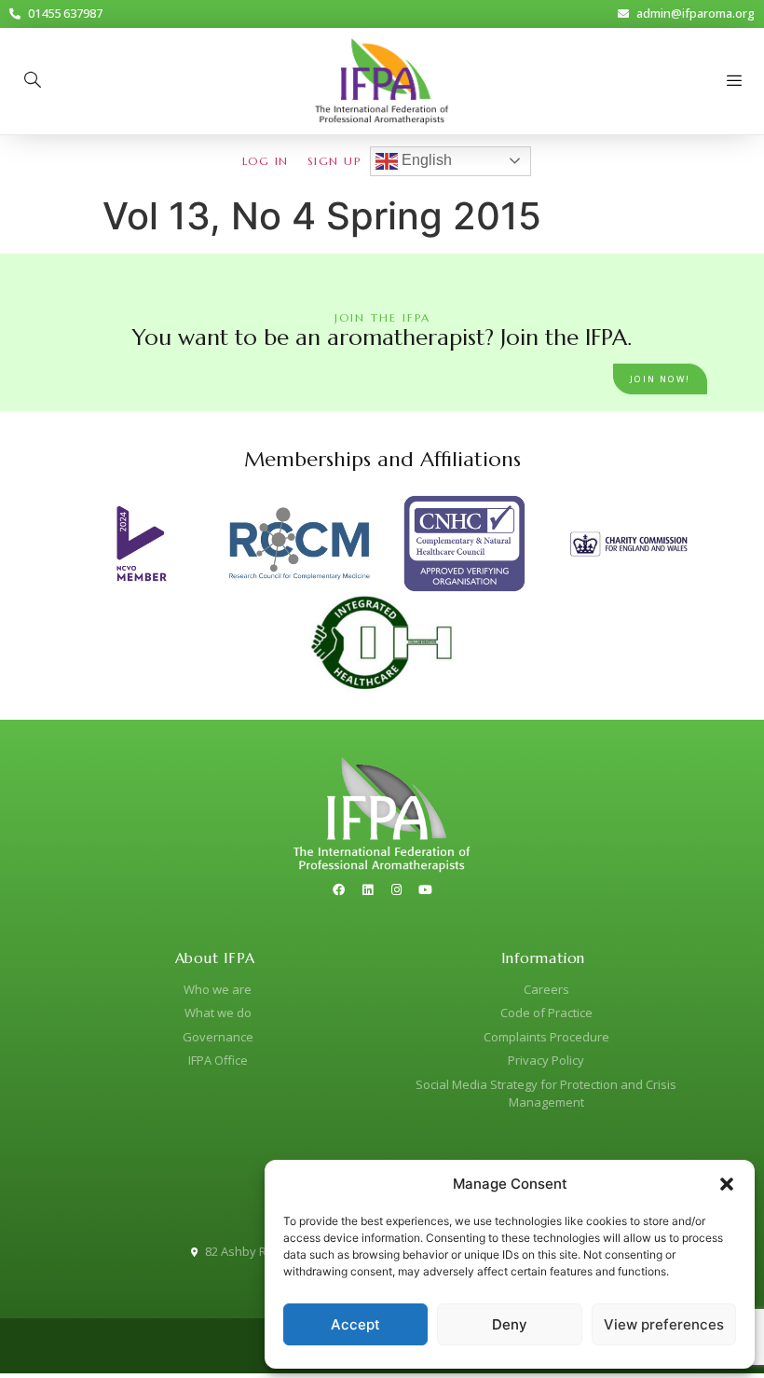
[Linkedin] (368, 889)
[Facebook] (339, 889)
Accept (355, 1324)
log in (265, 161)
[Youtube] (426, 889)
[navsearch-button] (32, 81)
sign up (334, 161)
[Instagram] (397, 889)
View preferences (664, 1324)
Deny (509, 1324)
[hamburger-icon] (734, 81)
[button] (726, 1184)
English (425, 160)
